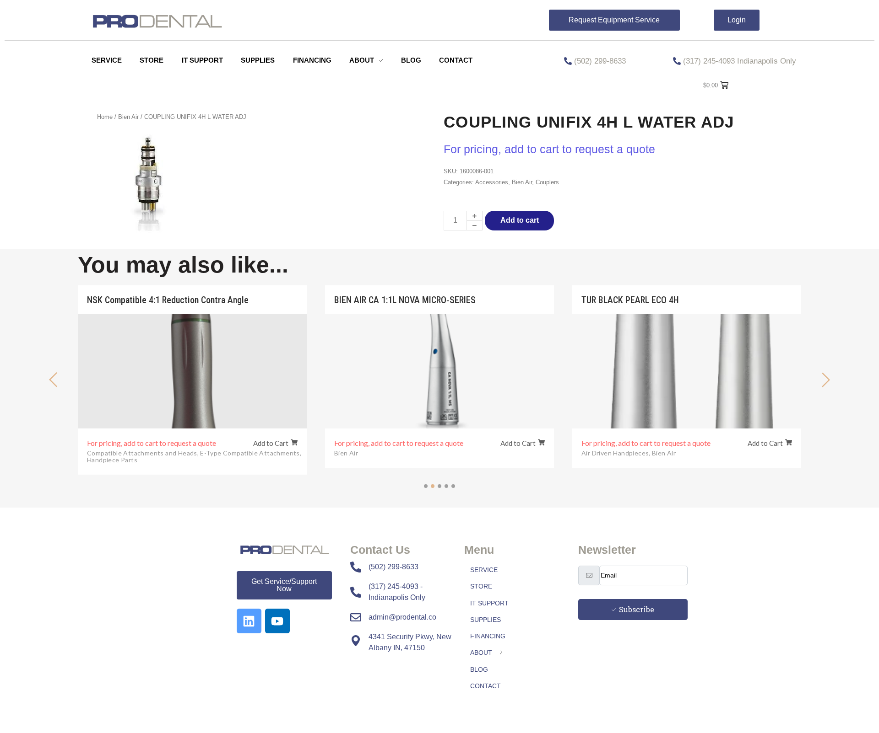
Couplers (547, 182)
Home (105, 116)
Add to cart (519, 220)
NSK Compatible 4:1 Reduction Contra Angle (168, 300)
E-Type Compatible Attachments (250, 452)
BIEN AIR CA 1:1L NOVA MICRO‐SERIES (405, 300)
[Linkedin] (249, 621)
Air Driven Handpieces (616, 452)
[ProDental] (291, 550)
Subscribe (636, 609)
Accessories (491, 182)
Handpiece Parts (112, 459)
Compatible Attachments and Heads (143, 452)
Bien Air (128, 116)
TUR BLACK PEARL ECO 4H (630, 300)
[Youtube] (277, 621)
